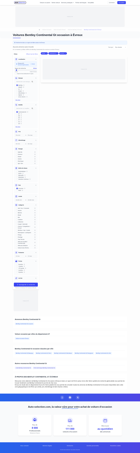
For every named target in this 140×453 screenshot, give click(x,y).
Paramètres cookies (115, 445)
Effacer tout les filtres (32, 54)
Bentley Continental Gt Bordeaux (63, 353)
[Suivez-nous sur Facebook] (70, 397)
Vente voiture (56, 2)
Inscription (122, 2)
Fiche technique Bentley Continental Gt (44, 368)
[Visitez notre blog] (62, 397)
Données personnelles (93, 445)
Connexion (112, 2)
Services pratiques (67, 2)
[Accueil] (39, 29)
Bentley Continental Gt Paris (43, 353)
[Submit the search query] (32, 81)
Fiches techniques (80, 2)
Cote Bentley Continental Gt (23, 368)
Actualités (91, 2)
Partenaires (70, 445)
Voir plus (17, 100)
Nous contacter (24, 445)
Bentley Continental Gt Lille (103, 353)
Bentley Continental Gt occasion (24, 323)
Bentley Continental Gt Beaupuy (24, 353)
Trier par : (111, 47)
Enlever (33, 64)
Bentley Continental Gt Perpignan (84, 353)
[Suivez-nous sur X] (78, 397)
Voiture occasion (45, 2)
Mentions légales (47, 445)
